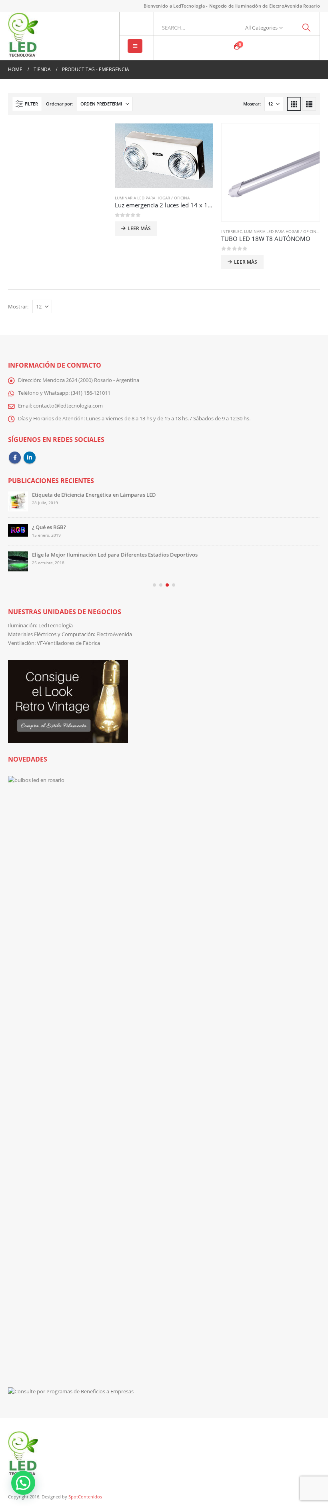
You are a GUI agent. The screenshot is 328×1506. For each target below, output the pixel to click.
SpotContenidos (84, 1497)
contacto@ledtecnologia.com (68, 405)
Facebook (15, 458)
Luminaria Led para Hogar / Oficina (152, 198)
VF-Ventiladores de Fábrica (68, 643)
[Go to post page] (18, 501)
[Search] (306, 28)
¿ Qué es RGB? (49, 527)
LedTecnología (55, 625)
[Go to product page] (164, 155)
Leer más (139, 228)
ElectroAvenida (114, 634)
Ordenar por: (59, 104)
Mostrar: (251, 104)
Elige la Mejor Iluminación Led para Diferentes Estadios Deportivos (115, 554)
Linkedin (30, 458)
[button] (135, 46)
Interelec (231, 231)
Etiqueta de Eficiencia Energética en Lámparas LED (94, 494)
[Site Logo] (23, 36)
